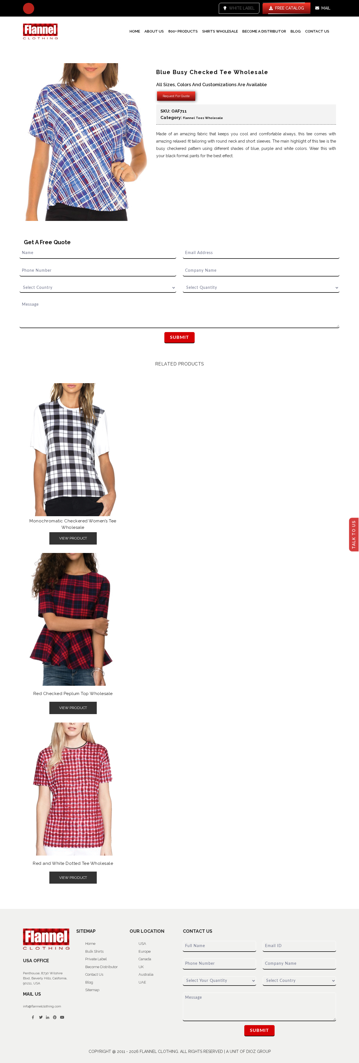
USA (142, 943)
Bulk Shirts (94, 951)
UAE (142, 982)
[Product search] (28, 8)
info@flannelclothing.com (42, 1006)
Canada (145, 959)
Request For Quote (176, 96)
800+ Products (183, 31)
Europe (145, 951)
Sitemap (92, 990)
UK (141, 967)
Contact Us (317, 31)
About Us (154, 31)
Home (135, 31)
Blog (296, 31)
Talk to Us (354, 534)
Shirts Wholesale (220, 31)
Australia (146, 974)
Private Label (96, 959)
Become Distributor (101, 967)
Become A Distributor (264, 31)
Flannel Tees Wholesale (203, 118)
